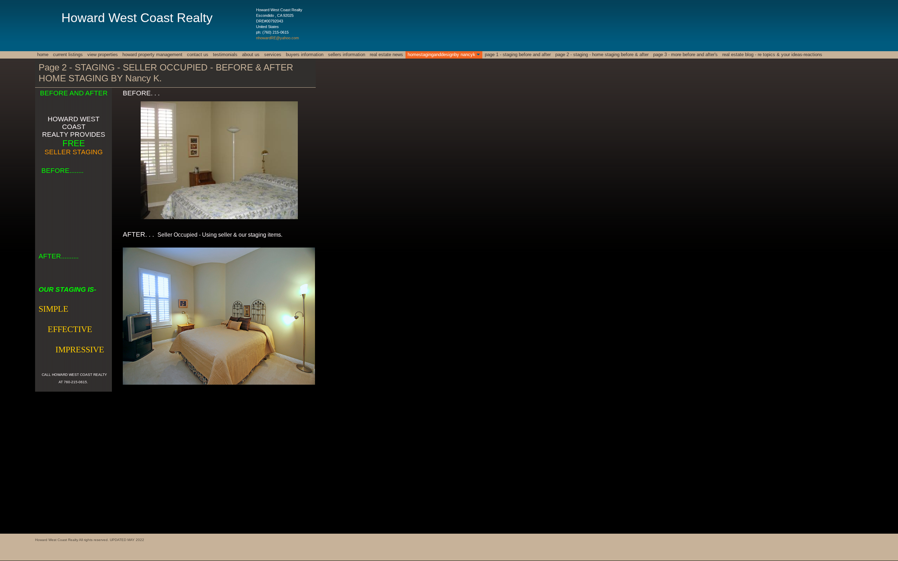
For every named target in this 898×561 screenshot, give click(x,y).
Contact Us (197, 54)
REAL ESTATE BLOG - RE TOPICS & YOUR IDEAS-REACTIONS (772, 54)
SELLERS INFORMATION (346, 54)
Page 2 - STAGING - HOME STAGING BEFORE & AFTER (602, 54)
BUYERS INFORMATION (304, 54)
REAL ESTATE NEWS (386, 54)
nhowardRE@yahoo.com (277, 38)
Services (272, 54)
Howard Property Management (152, 54)
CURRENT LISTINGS (68, 54)
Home (42, 54)
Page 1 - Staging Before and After (518, 54)
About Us (251, 54)
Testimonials (225, 54)
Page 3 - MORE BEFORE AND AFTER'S (685, 54)
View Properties (102, 54)
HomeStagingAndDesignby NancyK (441, 54)
